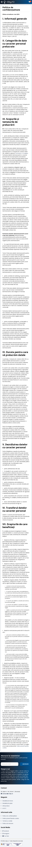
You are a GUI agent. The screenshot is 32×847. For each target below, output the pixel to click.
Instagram (6, 833)
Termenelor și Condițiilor (21, 153)
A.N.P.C (4, 808)
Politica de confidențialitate (9, 816)
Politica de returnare (7, 823)
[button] (2, 1)
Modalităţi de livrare (7, 801)
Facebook (6, 831)
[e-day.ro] (9, 2)
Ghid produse (6, 806)
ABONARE (25, 764)
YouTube (6, 836)
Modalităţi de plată (7, 803)
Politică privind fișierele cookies (10, 818)
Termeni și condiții (7, 821)
